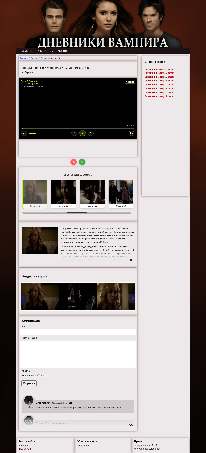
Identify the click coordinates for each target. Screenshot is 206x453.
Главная (24, 445)
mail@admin (83, 445)
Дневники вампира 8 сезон (159, 96)
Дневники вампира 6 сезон (159, 88)
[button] (23, 298)
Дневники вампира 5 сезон (159, 84)
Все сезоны (25, 448)
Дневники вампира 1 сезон (159, 69)
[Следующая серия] (91, 133)
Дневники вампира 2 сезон (159, 73)
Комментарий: (29, 338)
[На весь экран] (131, 133)
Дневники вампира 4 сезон (159, 80)
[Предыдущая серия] (74, 133)
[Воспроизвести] (82, 133)
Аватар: (26, 371)
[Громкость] (24, 133)
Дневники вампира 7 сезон (159, 92)
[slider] (77, 128)
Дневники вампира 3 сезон (159, 76)
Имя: (24, 327)
